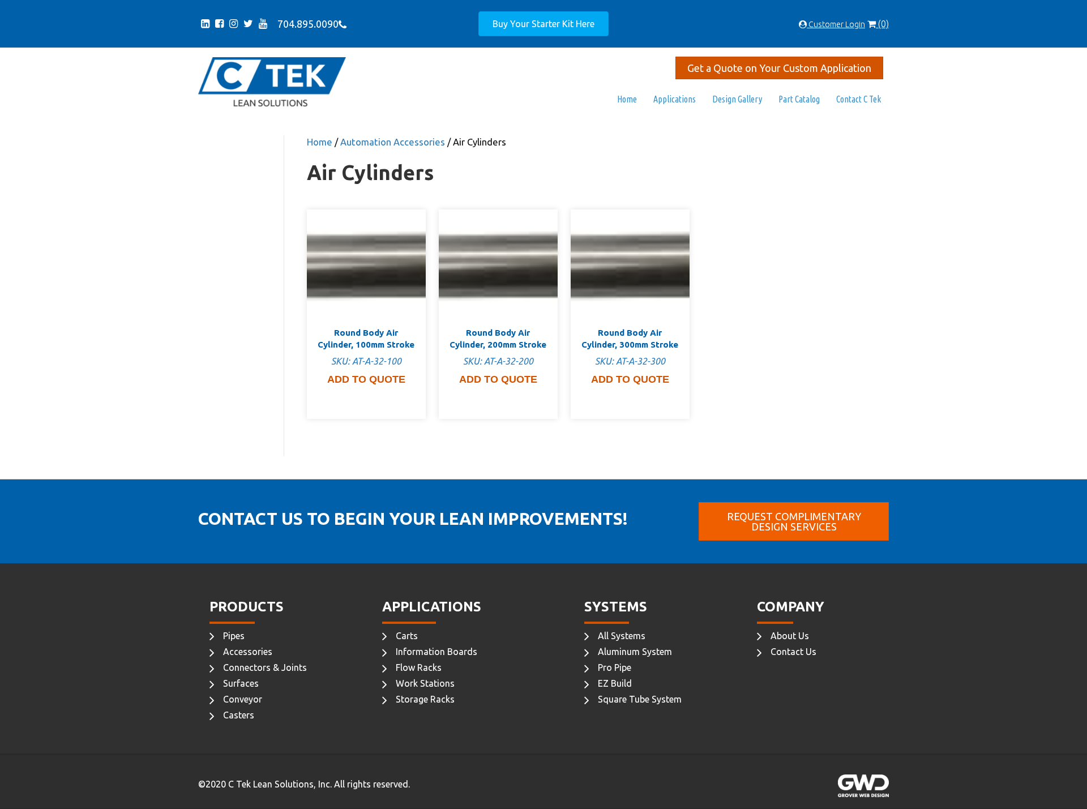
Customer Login (836, 24)
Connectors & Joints (265, 667)
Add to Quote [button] (366, 379)
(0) (882, 24)
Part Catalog (799, 99)
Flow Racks (419, 667)
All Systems (621, 636)
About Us (790, 636)
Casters (238, 715)
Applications (674, 99)
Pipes (234, 636)
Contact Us (793, 652)
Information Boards (436, 652)
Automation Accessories (392, 142)
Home (627, 99)
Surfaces (241, 683)
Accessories (247, 652)
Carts (407, 636)
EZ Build (615, 683)
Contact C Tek (858, 99)
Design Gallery (737, 99)
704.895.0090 (306, 23)
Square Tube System (640, 699)
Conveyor (242, 699)
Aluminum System (635, 652)
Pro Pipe (614, 667)
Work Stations (425, 683)
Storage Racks (425, 699)
